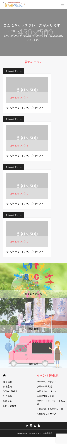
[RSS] (39, 425)
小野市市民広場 (44, 386)
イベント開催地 (47, 375)
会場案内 (7, 386)
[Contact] (35, 425)
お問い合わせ (9, 405)
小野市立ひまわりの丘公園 (50, 409)
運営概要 (7, 381)
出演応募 (7, 401)
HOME (4, 375)
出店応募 (7, 396)
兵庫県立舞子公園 (45, 396)
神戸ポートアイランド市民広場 (51, 402)
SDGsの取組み (10, 391)
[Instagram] (30, 425)
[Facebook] (26, 425)
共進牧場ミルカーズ (46, 413)
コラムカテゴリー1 (13, 71)
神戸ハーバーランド (46, 381)
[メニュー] (62, 4)
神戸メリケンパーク (46, 391)
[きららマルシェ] (14, 5)
